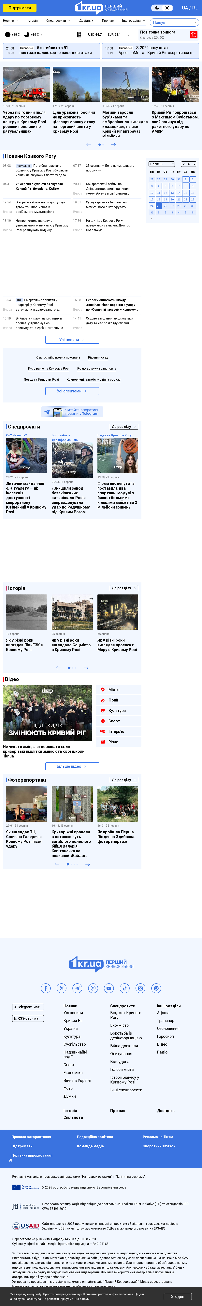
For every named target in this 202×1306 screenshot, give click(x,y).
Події (113, 700)
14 (178, 192)
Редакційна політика (95, 1137)
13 (172, 192)
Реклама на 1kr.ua (158, 1137)
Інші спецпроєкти (126, 1090)
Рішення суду (98, 357)
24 (151, 206)
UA (185, 8)
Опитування (121, 1053)
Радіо (162, 1052)
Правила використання (31, 1137)
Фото (68, 1088)
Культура (117, 710)
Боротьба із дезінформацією (126, 1035)
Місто (114, 689)
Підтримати (19, 8)
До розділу (121, 427)
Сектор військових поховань (58, 357)
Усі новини (69, 339)
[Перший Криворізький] (101, 8)
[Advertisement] (72, 265)
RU (195, 8)
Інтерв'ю (116, 731)
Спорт (114, 721)
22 (185, 199)
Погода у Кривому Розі (41, 379)
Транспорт (166, 1020)
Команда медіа (90, 1146)
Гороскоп (165, 1036)
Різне (113, 742)
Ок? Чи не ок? (16, 435)
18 (158, 199)
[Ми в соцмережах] (46, 988)
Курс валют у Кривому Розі (48, 368)
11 (158, 192)
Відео (162, 1044)
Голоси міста (122, 1069)
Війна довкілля (124, 1045)
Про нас (108, 20)
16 (192, 192)
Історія (32, 20)
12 (165, 192)
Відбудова (119, 1061)
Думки (70, 1096)
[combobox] (171, 22)
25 (158, 206)
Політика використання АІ (30, 1157)
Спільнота (73, 1117)
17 (151, 199)
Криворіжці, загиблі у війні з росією (94, 379)
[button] (99, 144)
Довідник (86, 20)
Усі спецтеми (69, 391)
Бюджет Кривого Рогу (114, 435)
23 (192, 199)
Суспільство (75, 1044)
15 (185, 192)
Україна (71, 1028)
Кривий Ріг (73, 1020)
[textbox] (171, 22)
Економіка (73, 1072)
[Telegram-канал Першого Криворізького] (72, 411)
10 (151, 192)
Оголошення (168, 1028)
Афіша (163, 1012)
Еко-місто (119, 1025)
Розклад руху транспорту (96, 368)
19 (165, 199)
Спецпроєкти (56, 20)
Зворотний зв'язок (159, 1146)
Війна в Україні (77, 1080)
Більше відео (69, 766)
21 (178, 199)
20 (172, 199)
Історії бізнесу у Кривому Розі (124, 1079)
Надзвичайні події (75, 1054)
